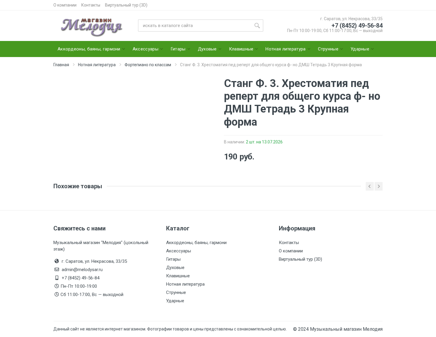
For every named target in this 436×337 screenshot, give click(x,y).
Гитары (173, 259)
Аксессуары (178, 251)
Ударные (175, 300)
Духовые (175, 267)
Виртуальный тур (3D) (126, 5)
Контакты (90, 5)
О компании (65, 5)
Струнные (176, 292)
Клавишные (178, 276)
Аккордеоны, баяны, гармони (196, 242)
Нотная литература (185, 284)
